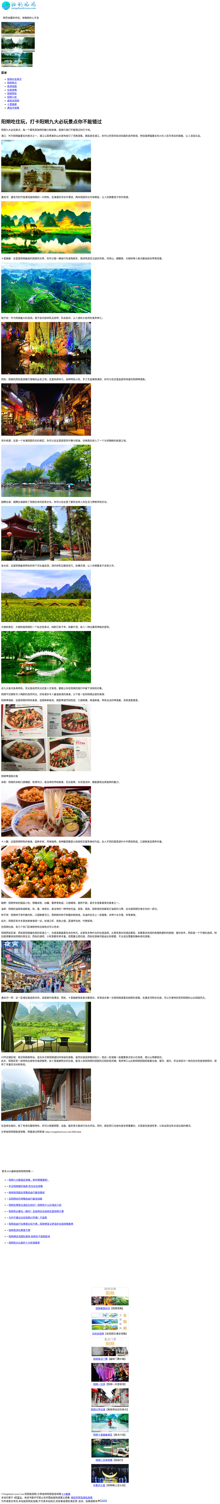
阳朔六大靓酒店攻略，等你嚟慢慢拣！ (29, 1180)
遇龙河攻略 (13, 108)
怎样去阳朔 (98, 1333)
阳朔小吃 (12, 97)
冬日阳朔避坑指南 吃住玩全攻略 (26, 1186)
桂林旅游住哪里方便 (19, 1230)
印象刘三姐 (99, 1485)
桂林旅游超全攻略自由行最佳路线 (27, 1192)
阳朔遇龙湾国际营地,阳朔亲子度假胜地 (29, 1236)
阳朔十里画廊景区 (102, 1435)
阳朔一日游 (99, 1384)
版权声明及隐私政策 (81, 1497)
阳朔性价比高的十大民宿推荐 (24, 1243)
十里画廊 (12, 104)
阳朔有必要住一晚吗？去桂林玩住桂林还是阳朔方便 (36, 1211)
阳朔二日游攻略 (104, 1460)
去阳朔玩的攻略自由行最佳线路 (25, 1199)
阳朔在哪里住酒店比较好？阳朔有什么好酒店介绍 (35, 1205)
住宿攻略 (12, 90)
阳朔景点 (12, 83)
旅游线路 (12, 86)
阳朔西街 (12, 93)
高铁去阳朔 (13, 100)
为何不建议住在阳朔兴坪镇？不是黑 (28, 1217)
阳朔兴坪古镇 (98, 1409)
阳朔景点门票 (100, 1359)
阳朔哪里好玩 (103, 1308)
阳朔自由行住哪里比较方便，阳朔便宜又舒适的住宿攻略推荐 (41, 1224)
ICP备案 (66, 1494)
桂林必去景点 (14, 79)
